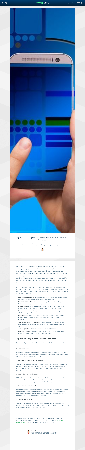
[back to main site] (80, 3)
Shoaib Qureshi (35, 430)
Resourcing (43, 254)
